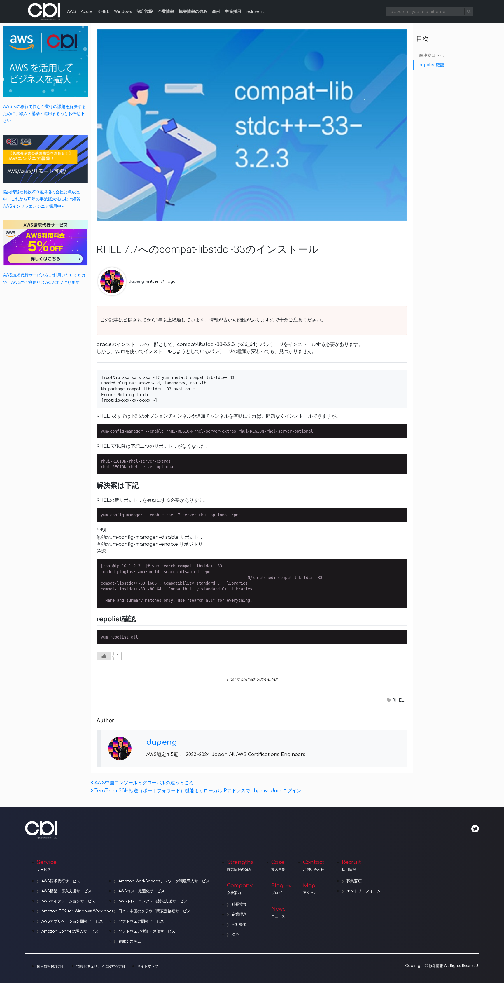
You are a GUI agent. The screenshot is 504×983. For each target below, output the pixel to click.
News (278, 912)
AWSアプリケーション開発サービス (72, 921)
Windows (123, 11)
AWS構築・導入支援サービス (66, 891)
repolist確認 (431, 65)
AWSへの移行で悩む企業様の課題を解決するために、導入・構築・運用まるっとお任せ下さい (44, 113)
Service (47, 865)
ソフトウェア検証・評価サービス (146, 931)
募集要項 (354, 881)
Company (240, 889)
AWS (71, 11)
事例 (216, 11)
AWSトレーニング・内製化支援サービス (153, 901)
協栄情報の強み (193, 11)
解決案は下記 (431, 55)
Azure (87, 11)
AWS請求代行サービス (60, 881)
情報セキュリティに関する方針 (100, 966)
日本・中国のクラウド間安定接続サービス (154, 911)
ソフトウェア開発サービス (141, 921)
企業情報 (166, 11)
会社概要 (239, 925)
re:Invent (255, 11)
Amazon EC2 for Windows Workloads (77, 911)
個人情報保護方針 (51, 966)
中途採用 (233, 11)
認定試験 (145, 11)
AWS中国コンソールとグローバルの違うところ (144, 783)
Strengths (240, 865)
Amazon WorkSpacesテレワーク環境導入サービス (163, 881)
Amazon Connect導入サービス (70, 931)
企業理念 (239, 914)
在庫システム (129, 942)
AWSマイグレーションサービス (68, 901)
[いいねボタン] (104, 656)
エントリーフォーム (363, 891)
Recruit (351, 865)
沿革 (235, 935)
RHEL (103, 11)
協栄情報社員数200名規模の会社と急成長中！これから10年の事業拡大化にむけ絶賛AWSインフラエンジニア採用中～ (41, 199)
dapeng (136, 281)
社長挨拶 (239, 904)
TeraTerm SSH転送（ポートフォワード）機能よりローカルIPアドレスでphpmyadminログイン (197, 790)
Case (278, 865)
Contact (313, 865)
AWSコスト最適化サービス (141, 891)
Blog (277, 889)
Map (310, 889)
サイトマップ (147, 966)
